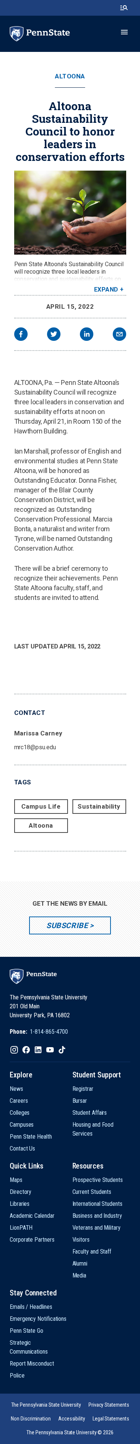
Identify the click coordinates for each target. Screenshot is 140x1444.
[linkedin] (86, 335)
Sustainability (99, 806)
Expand (106, 289)
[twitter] (53, 335)
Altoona (70, 76)
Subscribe (67, 925)
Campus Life (41, 806)
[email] (119, 335)
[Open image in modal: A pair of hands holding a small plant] (70, 213)
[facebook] (21, 335)
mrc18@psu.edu (35, 747)
